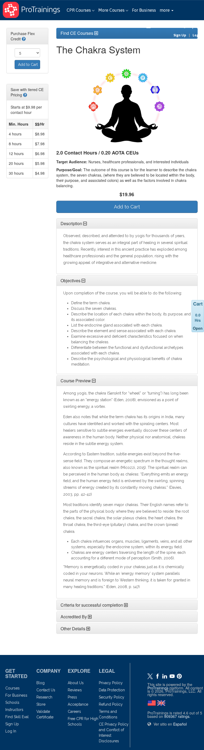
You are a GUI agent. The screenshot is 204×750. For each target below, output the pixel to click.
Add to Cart (28, 64)
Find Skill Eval (17, 717)
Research (44, 697)
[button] (166, 10)
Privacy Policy (111, 683)
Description (71, 223)
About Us (76, 683)
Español (195, 26)
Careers (74, 711)
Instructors (14, 710)
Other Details (73, 628)
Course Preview (76, 381)
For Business (144, 10)
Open (198, 328)
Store (40, 704)
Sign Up (179, 35)
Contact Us (45, 690)
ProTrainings (157, 688)
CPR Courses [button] (79, 10)
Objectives (70, 280)
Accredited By (74, 617)
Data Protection (112, 690)
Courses (12, 688)
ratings (176, 716)
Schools (12, 702)
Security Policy (111, 697)
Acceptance (78, 704)
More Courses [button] (112, 10)
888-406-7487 (166, 26)
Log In (198, 35)
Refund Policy (111, 704)
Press (72, 697)
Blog (40, 683)
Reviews (75, 690)
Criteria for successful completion (92, 605)
